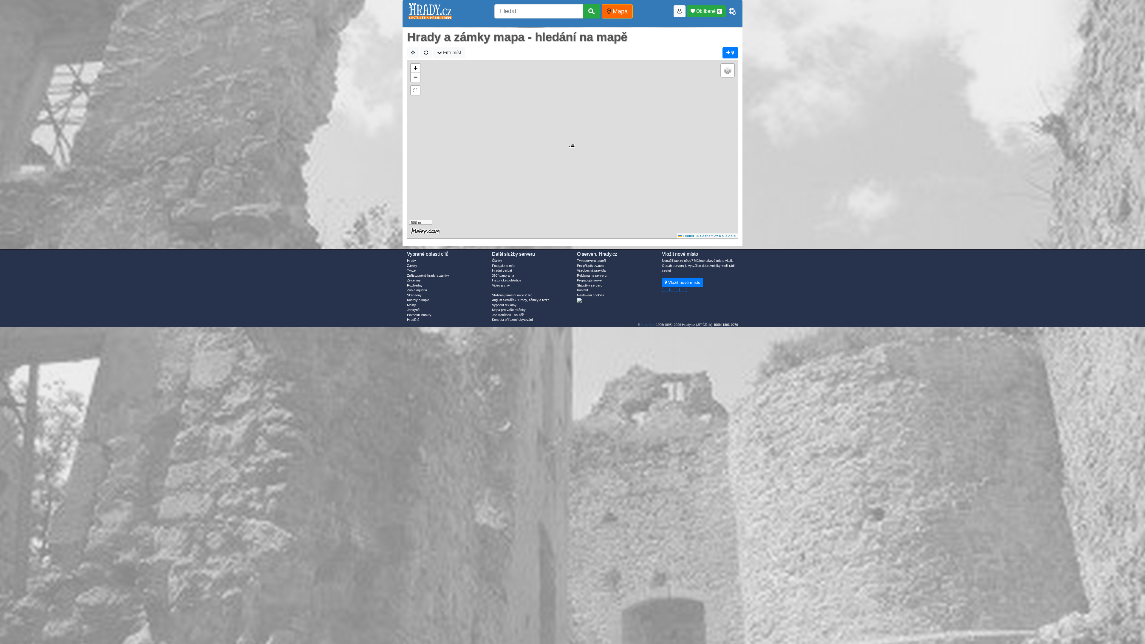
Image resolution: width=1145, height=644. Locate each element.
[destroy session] (683, 290)
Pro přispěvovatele (590, 265)
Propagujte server (590, 280)
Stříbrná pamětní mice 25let (512, 295)
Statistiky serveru (589, 285)
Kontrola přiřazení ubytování (512, 319)
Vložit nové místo (683, 282)
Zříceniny (414, 280)
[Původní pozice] (426, 52)
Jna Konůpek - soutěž (508, 315)
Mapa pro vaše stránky (509, 310)
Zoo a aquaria (417, 290)
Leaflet (688, 235)
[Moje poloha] (413, 52)
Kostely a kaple (418, 300)
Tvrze (411, 270)
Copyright (648, 324)
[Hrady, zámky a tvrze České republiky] (430, 11)
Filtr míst (451, 52)
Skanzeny (414, 295)
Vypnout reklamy (504, 305)
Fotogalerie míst (503, 265)
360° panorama (503, 275)
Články (497, 260)
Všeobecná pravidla (591, 270)
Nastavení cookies (590, 295)
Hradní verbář (502, 270)
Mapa (619, 11)
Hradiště (413, 319)
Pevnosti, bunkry (419, 315)
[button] (572, 142)
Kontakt (582, 290)
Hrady (411, 260)
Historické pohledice (506, 280)
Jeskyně (413, 310)
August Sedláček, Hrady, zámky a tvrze (521, 300)
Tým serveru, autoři (591, 260)
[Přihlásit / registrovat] (680, 11)
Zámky (412, 265)
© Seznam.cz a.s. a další (716, 235)
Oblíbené (707, 11)
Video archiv (501, 285)
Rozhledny (415, 285)
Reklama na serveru (591, 275)
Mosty (411, 305)
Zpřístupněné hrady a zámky (428, 275)
